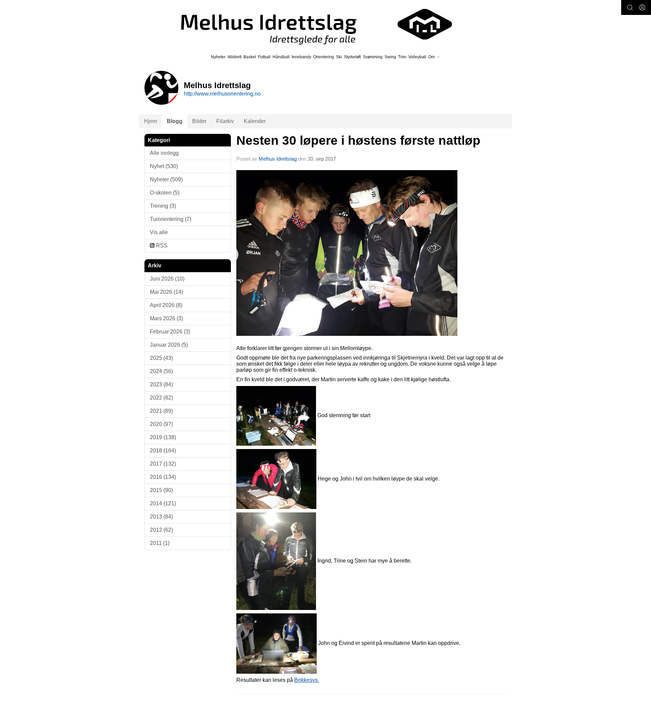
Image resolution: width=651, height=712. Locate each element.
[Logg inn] (642, 7)
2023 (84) (161, 384)
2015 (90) (161, 490)
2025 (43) (161, 358)
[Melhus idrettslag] (308, 24)
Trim (402, 57)
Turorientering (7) (170, 219)
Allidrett (234, 57)
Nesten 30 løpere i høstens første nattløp (358, 140)
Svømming (372, 57)
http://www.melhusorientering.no (222, 94)
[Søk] (630, 7)
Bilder (199, 121)
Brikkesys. (306, 680)
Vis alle (159, 232)
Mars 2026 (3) (166, 318)
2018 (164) (163, 450)
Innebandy (301, 57)
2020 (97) (161, 424)
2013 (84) (161, 517)
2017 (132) (163, 464)
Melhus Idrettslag (278, 159)
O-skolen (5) (164, 193)
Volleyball (417, 57)
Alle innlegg (164, 153)
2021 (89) (161, 411)
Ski (339, 57)
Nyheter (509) (166, 179)
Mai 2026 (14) (166, 292)
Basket (249, 57)
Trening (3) (163, 206)
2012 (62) (161, 530)
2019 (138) (163, 437)
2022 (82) (161, 398)
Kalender (255, 121)
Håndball (281, 57)
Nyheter (218, 57)
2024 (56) (161, 371)
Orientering (323, 57)
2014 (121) (163, 503)
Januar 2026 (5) (169, 345)
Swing (390, 57)
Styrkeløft (352, 57)
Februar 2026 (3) (170, 331)
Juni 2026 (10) (167, 279)
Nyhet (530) (164, 166)
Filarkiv (225, 121)
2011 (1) (160, 543)
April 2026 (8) (166, 305)
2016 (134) (163, 477)
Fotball (264, 57)
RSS (161, 245)
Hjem (150, 121)
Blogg (174, 121)
